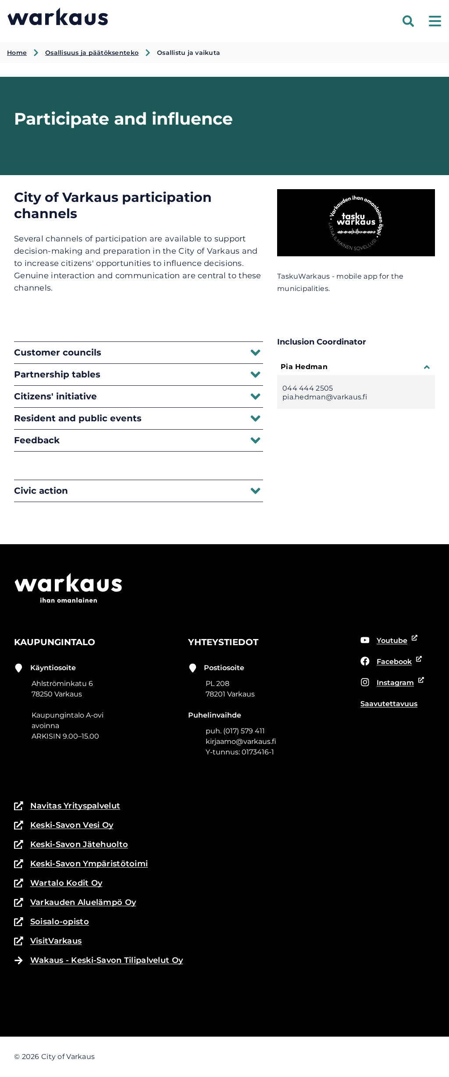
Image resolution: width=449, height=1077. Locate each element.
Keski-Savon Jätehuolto (71, 845)
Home (17, 53)
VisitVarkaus (48, 941)
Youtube (383, 641)
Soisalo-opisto (51, 922)
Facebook (386, 662)
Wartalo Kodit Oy (58, 883)
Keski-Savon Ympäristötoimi (81, 864)
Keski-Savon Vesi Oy (63, 825)
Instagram (387, 683)
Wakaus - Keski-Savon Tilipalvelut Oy (106, 960)
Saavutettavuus (388, 704)
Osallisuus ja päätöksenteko (92, 53)
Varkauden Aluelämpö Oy (75, 903)
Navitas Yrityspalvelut (67, 806)
